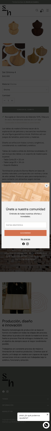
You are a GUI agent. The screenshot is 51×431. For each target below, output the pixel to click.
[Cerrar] (47, 186)
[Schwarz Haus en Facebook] (23, 244)
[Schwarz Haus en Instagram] (27, 244)
